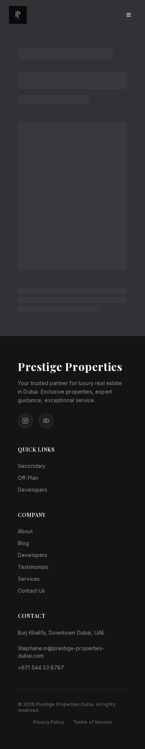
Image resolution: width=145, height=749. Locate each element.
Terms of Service (92, 722)
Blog (23, 543)
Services (29, 579)
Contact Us (31, 590)
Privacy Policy (48, 722)
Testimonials (33, 567)
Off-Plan (28, 478)
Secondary (31, 466)
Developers (33, 489)
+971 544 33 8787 (41, 667)
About (25, 531)
